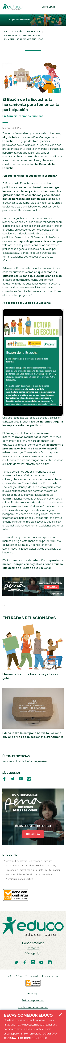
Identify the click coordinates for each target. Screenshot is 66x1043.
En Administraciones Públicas (23, 39)
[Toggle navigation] (62, 7)
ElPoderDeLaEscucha (28, 874)
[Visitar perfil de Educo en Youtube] (21, 778)
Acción (30, 865)
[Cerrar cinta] (60, 1026)
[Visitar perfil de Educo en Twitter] (13, 778)
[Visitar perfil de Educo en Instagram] (29, 778)
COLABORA (33, 834)
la (36, 870)
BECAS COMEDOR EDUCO (28, 1015)
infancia (43, 870)
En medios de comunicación (22, 35)
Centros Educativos (16, 861)
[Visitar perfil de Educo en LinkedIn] (50, 962)
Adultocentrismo (15, 865)
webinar (40, 865)
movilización (27, 870)
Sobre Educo (48, 7)
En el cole (34, 31)
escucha (10, 874)
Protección (12, 870)
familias (48, 861)
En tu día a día (13, 31)
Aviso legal (33, 993)
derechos (47, 874)
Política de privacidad (33, 1000)
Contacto (33, 948)
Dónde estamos (33, 943)
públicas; (51, 865)
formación (55, 870)
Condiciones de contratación (33, 1007)
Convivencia (35, 861)
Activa (29, 879)
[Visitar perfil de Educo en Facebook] (4, 778)
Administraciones (15, 879)
